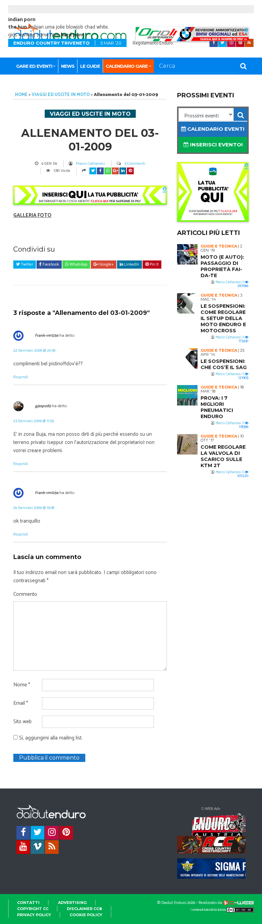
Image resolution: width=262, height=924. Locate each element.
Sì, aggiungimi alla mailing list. (50, 738)
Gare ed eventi (34, 66)
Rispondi (20, 377)
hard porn (72, 35)
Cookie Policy (86, 914)
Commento (25, 594)
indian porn (21, 19)
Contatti (28, 902)
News (67, 66)
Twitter (26, 264)
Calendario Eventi (215, 129)
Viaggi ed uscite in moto (61, 94)
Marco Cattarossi (90, 163)
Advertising (72, 902)
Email (20, 703)
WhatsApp (78, 264)
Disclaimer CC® (84, 908)
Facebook (50, 264)
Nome (21, 685)
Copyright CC (32, 908)
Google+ (106, 264)
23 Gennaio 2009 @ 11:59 (33, 421)
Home (21, 94)
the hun (17, 27)
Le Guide (90, 66)
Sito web (22, 722)
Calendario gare (127, 66)
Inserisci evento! (216, 144)
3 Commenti (134, 163)
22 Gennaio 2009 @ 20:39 (34, 350)
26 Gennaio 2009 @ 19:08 (33, 508)
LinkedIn (131, 264)
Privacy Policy (34, 914)
